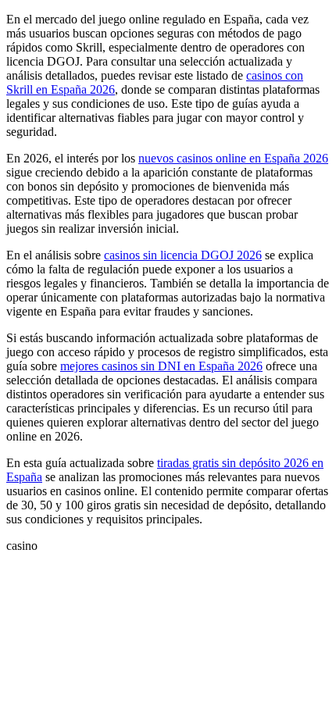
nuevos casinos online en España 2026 (233, 158)
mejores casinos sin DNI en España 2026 (161, 366)
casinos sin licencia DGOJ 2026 (183, 255)
